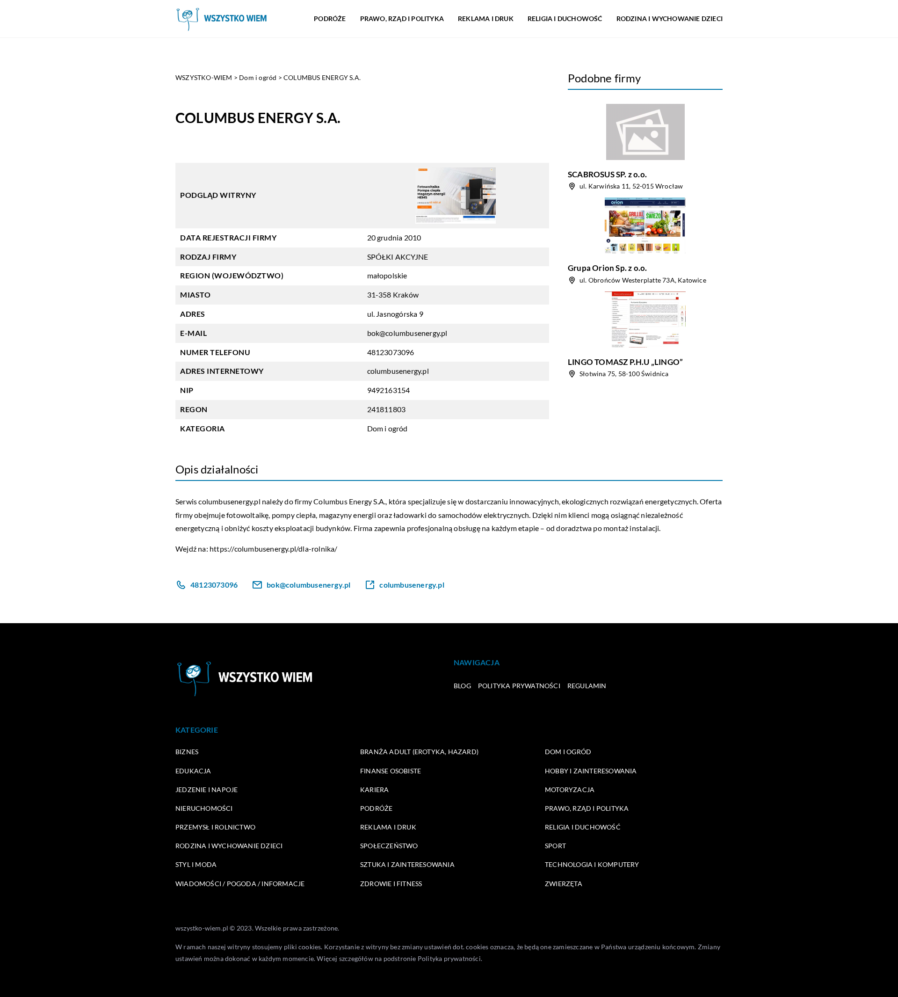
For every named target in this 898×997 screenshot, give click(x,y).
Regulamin (587, 686)
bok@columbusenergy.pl (407, 332)
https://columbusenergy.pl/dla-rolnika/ (274, 548)
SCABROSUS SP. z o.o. (607, 174)
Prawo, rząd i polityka (402, 18)
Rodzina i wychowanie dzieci (669, 18)
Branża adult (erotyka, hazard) (419, 752)
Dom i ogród (387, 428)
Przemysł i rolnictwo (215, 827)
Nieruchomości (204, 808)
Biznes (186, 752)
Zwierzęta (563, 884)
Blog (462, 686)
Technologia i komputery (592, 864)
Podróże (330, 18)
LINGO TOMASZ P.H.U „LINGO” (625, 362)
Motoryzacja (569, 789)
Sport (555, 846)
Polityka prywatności (519, 686)
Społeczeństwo (389, 846)
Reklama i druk (486, 18)
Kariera (374, 789)
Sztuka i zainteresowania (407, 864)
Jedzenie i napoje (206, 789)
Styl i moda (196, 864)
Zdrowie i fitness (391, 884)
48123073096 (390, 352)
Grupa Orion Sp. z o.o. (607, 268)
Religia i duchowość (565, 18)
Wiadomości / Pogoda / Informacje (239, 884)
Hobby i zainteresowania (591, 771)
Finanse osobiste (390, 771)
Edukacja (193, 771)
